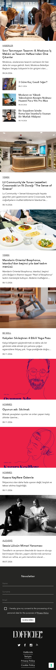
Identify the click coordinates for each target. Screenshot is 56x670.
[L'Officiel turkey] (28, 4)
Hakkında (28, 652)
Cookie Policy (28, 665)
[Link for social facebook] (25, 645)
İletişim (28, 656)
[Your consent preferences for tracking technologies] (51, 665)
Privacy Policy (43, 613)
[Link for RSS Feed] (37, 645)
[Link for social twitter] (19, 645)
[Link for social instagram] (31, 645)
